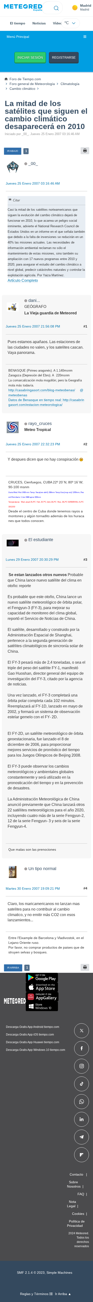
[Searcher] (56, 7)
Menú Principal (18, 37)
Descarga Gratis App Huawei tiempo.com (32, 1042)
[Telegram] (81, 1137)
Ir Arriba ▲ (63, 1294)
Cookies (78, 1214)
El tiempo (17, 23)
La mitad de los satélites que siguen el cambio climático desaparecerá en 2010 (46, 115)
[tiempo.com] (23, 7)
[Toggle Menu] (84, 37)
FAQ (81, 1194)
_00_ (33, 163)
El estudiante (40, 539)
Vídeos (58, 23)
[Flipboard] (81, 1155)
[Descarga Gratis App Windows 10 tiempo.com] (42, 1006)
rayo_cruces (40, 423)
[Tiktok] (81, 1084)
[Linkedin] (81, 1119)
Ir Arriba (13, 967)
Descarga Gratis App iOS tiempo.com (30, 1034)
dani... (34, 300)
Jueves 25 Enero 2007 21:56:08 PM (33, 326)
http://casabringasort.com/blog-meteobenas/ (41, 390)
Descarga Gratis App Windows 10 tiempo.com (35, 1050)
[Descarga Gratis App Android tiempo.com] (42, 977)
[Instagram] (81, 1066)
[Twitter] (81, 1031)
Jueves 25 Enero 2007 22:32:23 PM (33, 444)
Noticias (39, 23)
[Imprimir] (85, 150)
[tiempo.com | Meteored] (15, 1000)
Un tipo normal (42, 868)
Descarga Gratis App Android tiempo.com (32, 1027)
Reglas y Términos (34, 1294)
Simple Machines (59, 1272)
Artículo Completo (23, 280)
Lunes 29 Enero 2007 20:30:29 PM (32, 559)
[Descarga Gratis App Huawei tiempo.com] (42, 997)
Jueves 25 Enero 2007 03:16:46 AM (33, 183)
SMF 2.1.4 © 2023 (31, 1272)
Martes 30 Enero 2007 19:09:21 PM (33, 888)
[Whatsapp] (81, 1101)
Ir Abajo (12, 151)
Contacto (76, 1174)
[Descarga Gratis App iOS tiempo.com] (42, 987)
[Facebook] (82, 1048)
